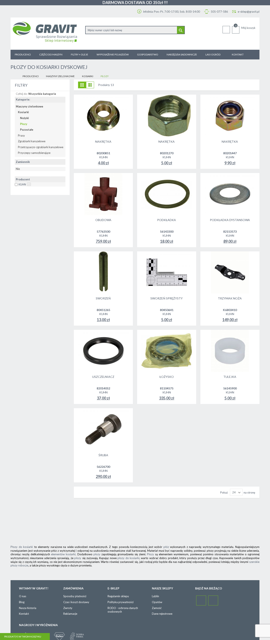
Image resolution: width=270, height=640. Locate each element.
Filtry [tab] (21, 85)
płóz (166, 547)
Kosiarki (87, 76)
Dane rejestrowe (162, 613)
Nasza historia (27, 608)
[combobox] (135, 30)
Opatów (157, 602)
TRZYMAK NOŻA (230, 298)
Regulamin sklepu (118, 596)
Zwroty (67, 608)
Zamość (157, 608)
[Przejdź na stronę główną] (14, 76)
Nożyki (24, 118)
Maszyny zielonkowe (60, 76)
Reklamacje (70, 613)
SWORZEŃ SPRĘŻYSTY (166, 298)
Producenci (31, 76)
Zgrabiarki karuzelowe (31, 141)
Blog (21, 602)
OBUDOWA (103, 220)
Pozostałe (26, 129)
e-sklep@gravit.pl (248, 11)
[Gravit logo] (47, 33)
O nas (22, 596)
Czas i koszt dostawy (76, 602)
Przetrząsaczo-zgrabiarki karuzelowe (40, 147)
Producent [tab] (23, 179)
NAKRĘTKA (103, 141)
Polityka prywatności (121, 602)
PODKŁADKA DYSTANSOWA (230, 220)
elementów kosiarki (63, 554)
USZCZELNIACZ (103, 376)
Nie (18, 168)
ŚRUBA (103, 455)
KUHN (24, 184)
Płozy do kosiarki (22, 547)
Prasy (21, 135)
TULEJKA (229, 376)
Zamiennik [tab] (23, 162)
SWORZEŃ (103, 298)
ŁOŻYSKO (166, 376)
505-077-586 (219, 11)
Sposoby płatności (74, 596)
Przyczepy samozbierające (34, 152)
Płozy (23, 124)
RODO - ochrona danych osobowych (123, 609)
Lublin (155, 596)
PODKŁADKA (166, 220)
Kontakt (24, 613)
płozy (96, 554)
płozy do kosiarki (128, 558)
